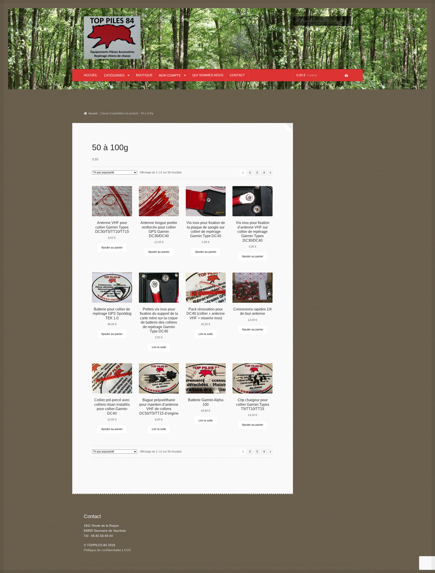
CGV (127, 550)
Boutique (144, 75)
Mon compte (170, 75)
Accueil (90, 75)
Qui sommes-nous (207, 75)
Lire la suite (159, 347)
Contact (237, 75)
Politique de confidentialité (102, 550)
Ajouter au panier (112, 247)
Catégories (114, 75)
